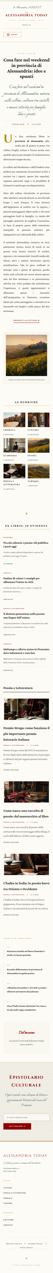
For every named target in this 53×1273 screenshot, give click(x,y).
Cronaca (7, 1198)
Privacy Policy (14, 1244)
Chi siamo (8, 1220)
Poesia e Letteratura (14, 1193)
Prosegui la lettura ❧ (26, 320)
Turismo (7, 1203)
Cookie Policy (35, 1244)
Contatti (8, 1225)
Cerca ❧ (26, 25)
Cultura (7, 1188)
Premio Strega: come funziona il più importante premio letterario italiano (26, 733)
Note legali (26, 1247)
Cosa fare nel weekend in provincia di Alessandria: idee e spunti (26, 68)
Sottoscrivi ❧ (17, 1126)
